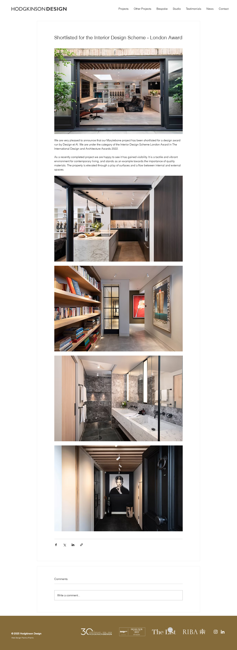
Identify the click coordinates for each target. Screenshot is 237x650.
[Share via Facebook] (56, 544)
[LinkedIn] (222, 631)
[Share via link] (81, 544)
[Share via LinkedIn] (73, 544)
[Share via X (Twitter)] (64, 544)
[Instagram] (215, 631)
